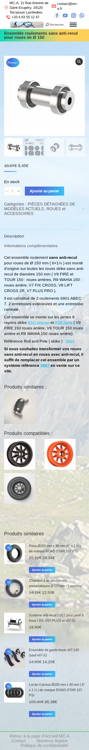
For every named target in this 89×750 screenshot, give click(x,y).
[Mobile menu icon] (73, 24)
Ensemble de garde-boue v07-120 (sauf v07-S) (54, 652)
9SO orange (38, 322)
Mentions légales (53, 741)
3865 (70, 341)
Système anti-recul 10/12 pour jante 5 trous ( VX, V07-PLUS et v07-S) (56, 618)
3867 (45, 365)
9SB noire (63, 322)
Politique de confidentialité (44, 745)
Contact (19, 741)
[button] (79, 61)
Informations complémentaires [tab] (31, 246)
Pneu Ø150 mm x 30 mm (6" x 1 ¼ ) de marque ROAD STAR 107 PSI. (55, 548)
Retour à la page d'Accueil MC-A (40, 736)
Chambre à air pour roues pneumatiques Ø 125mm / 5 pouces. (55, 583)
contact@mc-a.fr (67, 6)
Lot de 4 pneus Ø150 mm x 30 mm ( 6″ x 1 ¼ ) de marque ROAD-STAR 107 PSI (57, 690)
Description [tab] (14, 236)
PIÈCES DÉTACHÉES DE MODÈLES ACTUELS (39, 206)
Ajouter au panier (44, 191)
